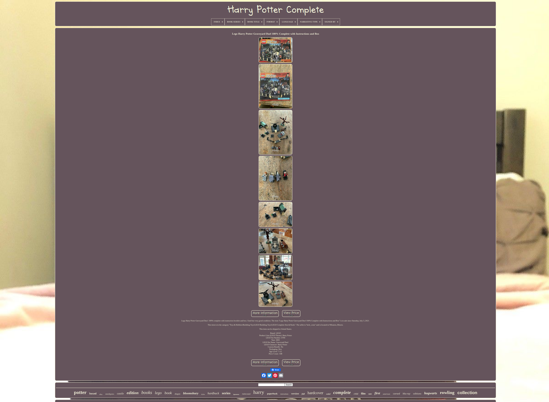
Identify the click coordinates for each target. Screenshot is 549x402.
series (226, 393)
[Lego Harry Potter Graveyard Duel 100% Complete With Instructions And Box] (275, 50)
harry (258, 392)
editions (417, 393)
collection (467, 392)
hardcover (315, 393)
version (295, 393)
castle (120, 393)
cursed (396, 393)
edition (133, 392)
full (303, 394)
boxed (93, 393)
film (363, 393)
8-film (203, 394)
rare (370, 394)
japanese (236, 394)
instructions (284, 394)
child (356, 394)
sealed (328, 394)
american (386, 394)
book (168, 393)
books (146, 392)
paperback (272, 393)
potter (80, 392)
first (377, 393)
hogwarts (430, 393)
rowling (447, 392)
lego (158, 393)
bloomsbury (190, 393)
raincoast (246, 394)
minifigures (109, 394)
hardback (213, 393)
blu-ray (406, 393)
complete (342, 392)
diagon (177, 394)
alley (101, 394)
